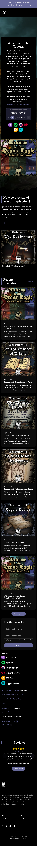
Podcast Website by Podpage (18, 838)
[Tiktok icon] (14, 826)
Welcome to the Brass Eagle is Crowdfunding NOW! (14, 597)
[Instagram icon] (2, 826)
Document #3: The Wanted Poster (16, 435)
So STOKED (18, 751)
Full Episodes (6, 708)
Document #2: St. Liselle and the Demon (18, 489)
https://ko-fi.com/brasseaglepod (18, 104)
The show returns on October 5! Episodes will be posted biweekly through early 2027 (18, 4)
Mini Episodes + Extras (10, 690)
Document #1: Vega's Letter (14, 542)
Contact (22, 813)
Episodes (3, 813)
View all (31, 282)
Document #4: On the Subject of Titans (18, 382)
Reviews (3, 818)
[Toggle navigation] (30, 12)
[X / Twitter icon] (6, 826)
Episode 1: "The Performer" (13, 266)
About (3, 815)
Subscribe (18, 645)
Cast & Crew (23, 818)
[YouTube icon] (10, 826)
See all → (4, 703)
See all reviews (18, 768)
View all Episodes (18, 614)
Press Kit (22, 815)
